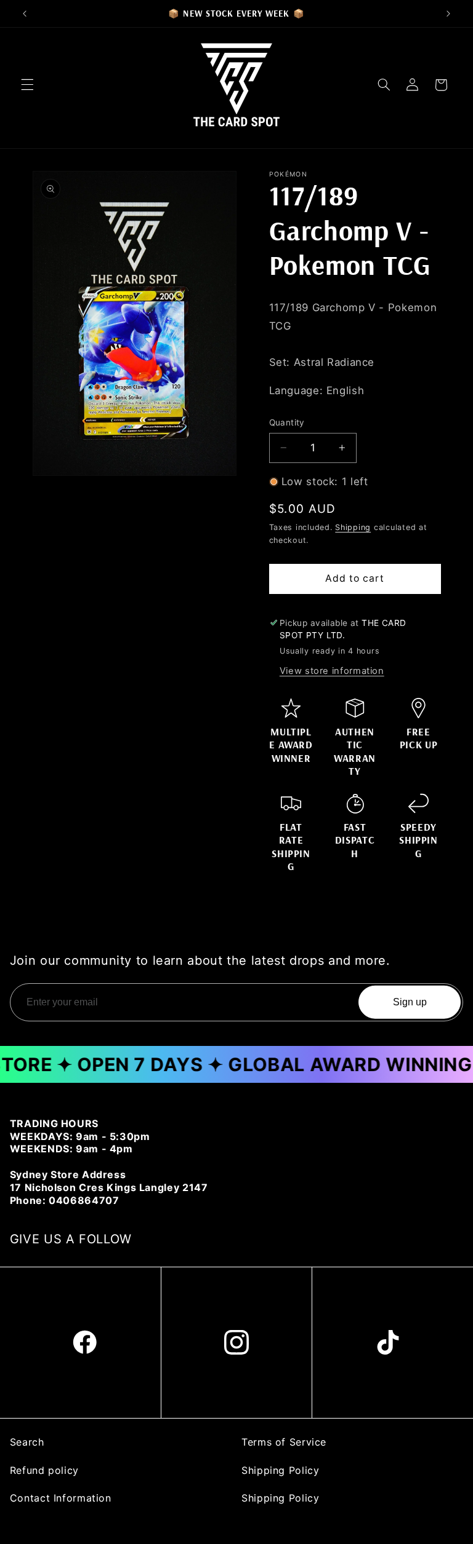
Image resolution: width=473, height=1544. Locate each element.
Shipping (353, 527)
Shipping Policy (280, 1470)
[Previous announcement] (24, 13)
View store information (332, 670)
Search (27, 1442)
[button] (27, 85)
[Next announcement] (448, 13)
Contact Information (60, 1498)
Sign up (410, 1002)
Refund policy (44, 1470)
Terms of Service (283, 1442)
